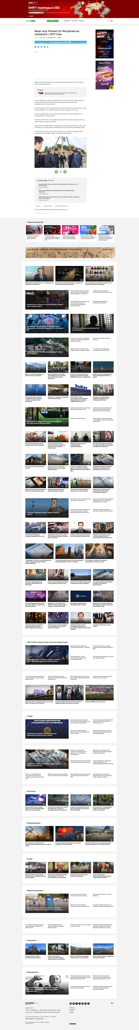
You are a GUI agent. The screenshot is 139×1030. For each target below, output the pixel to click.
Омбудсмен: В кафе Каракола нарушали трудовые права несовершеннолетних (101, 398)
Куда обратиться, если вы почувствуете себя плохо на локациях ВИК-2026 (78, 658)
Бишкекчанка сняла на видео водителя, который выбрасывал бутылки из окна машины (34, 808)
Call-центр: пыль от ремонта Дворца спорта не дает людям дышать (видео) (56, 468)
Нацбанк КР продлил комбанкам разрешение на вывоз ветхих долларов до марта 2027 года (102, 468)
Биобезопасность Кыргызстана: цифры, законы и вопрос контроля (80, 349)
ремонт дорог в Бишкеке (61, 206)
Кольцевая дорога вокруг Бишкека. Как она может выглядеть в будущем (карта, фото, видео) (59, 197)
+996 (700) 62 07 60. (63, 209)
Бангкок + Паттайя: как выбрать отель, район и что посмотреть (79, 957)
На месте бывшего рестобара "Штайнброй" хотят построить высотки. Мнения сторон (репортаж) (57, 376)
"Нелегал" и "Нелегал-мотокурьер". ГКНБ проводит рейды (58, 397)
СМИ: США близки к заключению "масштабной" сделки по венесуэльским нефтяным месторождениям (79, 303)
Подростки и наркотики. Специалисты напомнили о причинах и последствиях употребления (78, 752)
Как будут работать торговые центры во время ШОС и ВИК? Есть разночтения (58, 678)
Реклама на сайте (29, 1008)
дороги (38, 206)
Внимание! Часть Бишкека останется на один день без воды (79, 905)
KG (112, 1003)
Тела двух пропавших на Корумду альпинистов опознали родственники (102, 583)
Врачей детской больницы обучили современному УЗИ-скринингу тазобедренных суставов (103, 500)
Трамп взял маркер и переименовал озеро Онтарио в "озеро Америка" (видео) (102, 876)
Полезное (81, 20)
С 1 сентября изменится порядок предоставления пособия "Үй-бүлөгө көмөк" (34, 926)
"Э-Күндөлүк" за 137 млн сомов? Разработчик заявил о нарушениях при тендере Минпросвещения (38, 562)
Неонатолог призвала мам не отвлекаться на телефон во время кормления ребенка (102, 751)
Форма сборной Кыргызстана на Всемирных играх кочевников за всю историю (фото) (102, 732)
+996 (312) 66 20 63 (55, 1012)
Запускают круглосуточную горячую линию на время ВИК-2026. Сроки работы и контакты (44, 660)
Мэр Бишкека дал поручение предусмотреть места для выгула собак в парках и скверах (102, 775)
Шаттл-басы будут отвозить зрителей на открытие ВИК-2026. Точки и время (79, 732)
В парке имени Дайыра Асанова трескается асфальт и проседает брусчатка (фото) (79, 808)
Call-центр (75, 20)
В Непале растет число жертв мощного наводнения (79, 875)
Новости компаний (35, 222)
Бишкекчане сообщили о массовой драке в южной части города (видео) (45, 305)
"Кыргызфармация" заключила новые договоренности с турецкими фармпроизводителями (103, 762)
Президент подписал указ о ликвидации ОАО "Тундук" (78, 604)
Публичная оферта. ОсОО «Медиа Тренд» (34, 1018)
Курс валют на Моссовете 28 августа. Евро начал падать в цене (80, 499)
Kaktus (59, 37)
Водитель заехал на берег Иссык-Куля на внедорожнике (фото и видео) (102, 375)
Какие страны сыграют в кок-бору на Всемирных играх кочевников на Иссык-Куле (103, 420)
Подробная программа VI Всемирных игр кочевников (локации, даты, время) (41, 734)
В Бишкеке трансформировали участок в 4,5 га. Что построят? (79, 490)
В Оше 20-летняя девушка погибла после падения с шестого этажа (58, 582)
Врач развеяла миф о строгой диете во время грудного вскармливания (80, 761)
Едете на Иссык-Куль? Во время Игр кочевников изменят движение (80, 582)
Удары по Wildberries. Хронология (95, 701)
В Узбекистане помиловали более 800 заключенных (85, 329)
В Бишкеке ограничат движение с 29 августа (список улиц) (102, 677)
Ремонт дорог (43, 180)
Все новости (52, 20)
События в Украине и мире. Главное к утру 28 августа (43, 513)
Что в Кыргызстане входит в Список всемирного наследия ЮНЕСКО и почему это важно (69, 561)
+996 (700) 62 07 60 (52, 1010)
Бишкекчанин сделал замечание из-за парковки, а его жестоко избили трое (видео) (57, 626)
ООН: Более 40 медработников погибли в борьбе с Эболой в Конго (103, 510)
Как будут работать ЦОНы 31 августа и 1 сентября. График (103, 657)
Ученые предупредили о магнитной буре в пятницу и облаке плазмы (56, 926)
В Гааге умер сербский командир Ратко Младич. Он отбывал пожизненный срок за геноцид (57, 876)
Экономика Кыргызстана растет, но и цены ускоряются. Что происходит (68, 843)
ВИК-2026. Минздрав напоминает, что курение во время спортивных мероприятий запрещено (103, 445)
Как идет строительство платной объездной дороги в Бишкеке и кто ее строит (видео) (58, 185)
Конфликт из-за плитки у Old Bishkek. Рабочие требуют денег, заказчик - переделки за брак (57, 605)
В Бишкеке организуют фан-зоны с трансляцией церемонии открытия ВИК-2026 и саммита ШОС (80, 977)
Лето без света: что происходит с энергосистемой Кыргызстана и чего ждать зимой (38, 844)
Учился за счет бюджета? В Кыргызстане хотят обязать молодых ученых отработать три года (34, 776)
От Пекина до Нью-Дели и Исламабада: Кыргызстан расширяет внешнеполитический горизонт (80, 627)
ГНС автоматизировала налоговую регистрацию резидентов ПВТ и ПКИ (80, 775)
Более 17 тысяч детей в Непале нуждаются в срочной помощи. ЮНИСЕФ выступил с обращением (80, 375)
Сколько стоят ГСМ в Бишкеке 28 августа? (34, 467)
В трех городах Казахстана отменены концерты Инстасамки (102, 291)
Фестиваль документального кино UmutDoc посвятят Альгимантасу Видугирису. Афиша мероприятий (43, 989)
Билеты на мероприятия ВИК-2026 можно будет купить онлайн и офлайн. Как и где (103, 721)
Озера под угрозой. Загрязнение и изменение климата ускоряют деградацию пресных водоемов (80, 511)
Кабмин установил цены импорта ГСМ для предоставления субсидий (58, 774)
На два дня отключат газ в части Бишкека (102, 895)
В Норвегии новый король (77, 418)
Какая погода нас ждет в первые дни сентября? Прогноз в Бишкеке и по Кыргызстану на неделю (44, 909)
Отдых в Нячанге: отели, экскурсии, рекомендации (33, 957)
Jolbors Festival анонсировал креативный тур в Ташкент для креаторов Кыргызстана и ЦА (102, 977)
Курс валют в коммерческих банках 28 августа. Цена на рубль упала (35, 490)
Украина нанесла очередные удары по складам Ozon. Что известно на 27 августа (39, 702)
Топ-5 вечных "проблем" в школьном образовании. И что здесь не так (96, 561)
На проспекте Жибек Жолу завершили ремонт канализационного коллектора (57, 191)
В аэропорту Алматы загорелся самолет (102, 339)
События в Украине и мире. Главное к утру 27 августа (80, 925)
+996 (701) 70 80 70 (47, 1012)
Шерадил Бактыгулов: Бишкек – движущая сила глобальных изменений (39, 283)
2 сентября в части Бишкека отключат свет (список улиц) (101, 349)
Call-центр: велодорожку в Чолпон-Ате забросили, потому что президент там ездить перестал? (58, 808)
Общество (37, 37)
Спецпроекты (67, 20)
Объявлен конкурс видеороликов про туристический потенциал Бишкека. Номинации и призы (102, 926)
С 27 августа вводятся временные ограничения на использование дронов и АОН (34, 678)
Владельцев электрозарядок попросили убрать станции (56, 490)
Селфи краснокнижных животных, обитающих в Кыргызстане (80, 408)
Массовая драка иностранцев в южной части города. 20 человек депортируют (98, 283)
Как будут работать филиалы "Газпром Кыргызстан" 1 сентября (80, 646)
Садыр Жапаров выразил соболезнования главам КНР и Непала (45, 353)
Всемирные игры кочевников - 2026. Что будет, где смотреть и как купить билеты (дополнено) (80, 721)
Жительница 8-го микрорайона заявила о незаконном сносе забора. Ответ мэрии (102, 808)
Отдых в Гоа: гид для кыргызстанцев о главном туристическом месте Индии (56, 958)
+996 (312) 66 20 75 (43, 1010)
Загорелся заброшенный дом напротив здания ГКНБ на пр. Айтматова (33, 583)
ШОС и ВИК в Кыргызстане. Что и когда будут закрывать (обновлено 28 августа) (80, 678)
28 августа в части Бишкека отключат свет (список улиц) (78, 895)
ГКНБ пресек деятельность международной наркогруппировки (78, 445)
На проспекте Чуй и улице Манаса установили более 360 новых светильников (68, 283)
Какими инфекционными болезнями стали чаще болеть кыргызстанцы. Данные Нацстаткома (57, 446)
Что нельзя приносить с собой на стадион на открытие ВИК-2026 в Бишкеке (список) (79, 340)
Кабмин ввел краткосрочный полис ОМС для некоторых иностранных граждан (101, 491)
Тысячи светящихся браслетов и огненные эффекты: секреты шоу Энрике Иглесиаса (35, 605)
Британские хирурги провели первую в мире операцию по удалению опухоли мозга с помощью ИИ (45, 328)
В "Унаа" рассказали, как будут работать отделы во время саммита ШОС (103, 647)
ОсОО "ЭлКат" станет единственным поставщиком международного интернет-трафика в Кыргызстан (79, 399)
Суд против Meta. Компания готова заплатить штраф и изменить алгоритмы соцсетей (68, 702)
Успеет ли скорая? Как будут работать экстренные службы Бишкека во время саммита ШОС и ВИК (80, 469)
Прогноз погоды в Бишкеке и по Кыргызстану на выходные (34, 374)
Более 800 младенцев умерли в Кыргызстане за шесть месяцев (34, 444)
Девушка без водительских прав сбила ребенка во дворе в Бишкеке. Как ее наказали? (58, 536)
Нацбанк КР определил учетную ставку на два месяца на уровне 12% (43, 764)
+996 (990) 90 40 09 (38, 1012)
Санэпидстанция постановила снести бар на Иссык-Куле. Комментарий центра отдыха (34, 626)
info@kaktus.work (35, 1010)
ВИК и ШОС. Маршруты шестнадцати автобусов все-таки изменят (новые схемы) (44, 422)
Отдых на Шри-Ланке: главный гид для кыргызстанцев (103, 957)
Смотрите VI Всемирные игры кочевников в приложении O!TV (33, 237)
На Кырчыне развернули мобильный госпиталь (100, 302)
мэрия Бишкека (47, 206)
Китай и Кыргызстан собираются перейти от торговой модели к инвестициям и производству (102, 409)
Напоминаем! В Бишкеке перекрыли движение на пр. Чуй (35, 535)
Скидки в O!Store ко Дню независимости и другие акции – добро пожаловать (69, 237)
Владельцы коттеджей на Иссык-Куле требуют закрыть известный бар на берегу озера (103, 605)
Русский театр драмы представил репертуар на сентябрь (80, 987)
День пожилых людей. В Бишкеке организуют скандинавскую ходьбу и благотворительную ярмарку (61, 93)
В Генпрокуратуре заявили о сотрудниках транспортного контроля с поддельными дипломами (33, 399)
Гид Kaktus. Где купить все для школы (102, 625)
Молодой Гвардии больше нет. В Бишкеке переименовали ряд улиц (103, 905)
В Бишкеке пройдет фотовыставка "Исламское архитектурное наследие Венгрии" (103, 988)
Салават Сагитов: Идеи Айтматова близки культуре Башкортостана (80, 535)
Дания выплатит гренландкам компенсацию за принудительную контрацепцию (35, 876)
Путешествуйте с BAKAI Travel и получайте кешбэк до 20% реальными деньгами (88, 237)
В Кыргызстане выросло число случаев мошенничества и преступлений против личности (102, 536)
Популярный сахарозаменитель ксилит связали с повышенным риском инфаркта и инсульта (79, 292)
